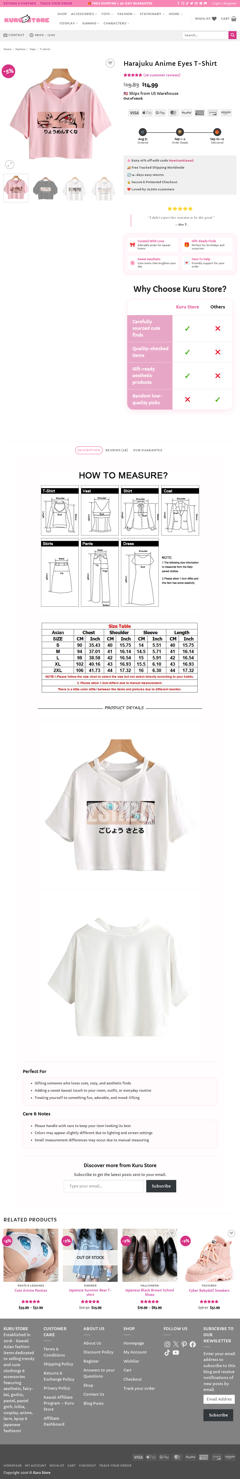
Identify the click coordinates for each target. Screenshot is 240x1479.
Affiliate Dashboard (54, 1421)
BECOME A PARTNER (20, 3)
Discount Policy (98, 1352)
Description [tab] (89, 450)
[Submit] (232, 35)
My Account (135, 1352)
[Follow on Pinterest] (200, 3)
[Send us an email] (196, 3)
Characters (115, 23)
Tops (33, 49)
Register (91, 1361)
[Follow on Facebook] (178, 3)
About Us (92, 1343)
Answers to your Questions (99, 1373)
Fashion (125, 14)
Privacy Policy (57, 1388)
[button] (224, 3)
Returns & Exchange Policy (59, 1376)
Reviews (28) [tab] (116, 450)
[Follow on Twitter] (191, 3)
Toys (105, 14)
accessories (82, 14)
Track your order (56, 3)
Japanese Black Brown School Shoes (149, 1292)
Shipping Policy (58, 1364)
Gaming (89, 23)
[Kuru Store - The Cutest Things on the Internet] (27, 18)
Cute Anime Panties (31, 1290)
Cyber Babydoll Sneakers (209, 1290)
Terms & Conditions (54, 1352)
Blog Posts (93, 1403)
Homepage (134, 1343)
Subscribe (161, 1186)
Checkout (133, 1379)
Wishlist (131, 1361)
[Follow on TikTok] (187, 3)
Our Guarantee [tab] (147, 450)
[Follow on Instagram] (182, 3)
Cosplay (67, 23)
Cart (127, 1370)
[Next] (108, 114)
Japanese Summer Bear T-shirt (90, 1292)
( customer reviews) (161, 75)
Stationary (150, 14)
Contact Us (93, 1394)
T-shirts (45, 49)
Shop (62, 14)
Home (174, 14)
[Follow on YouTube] (205, 3)
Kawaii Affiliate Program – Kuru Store (59, 1403)
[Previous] (12, 114)
